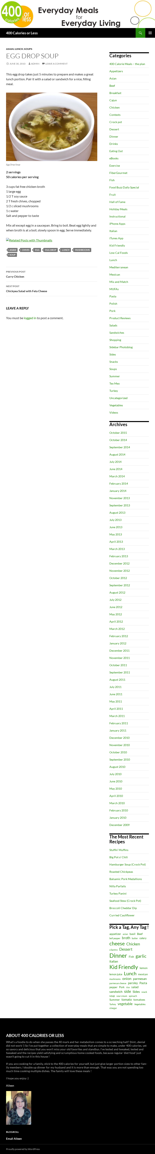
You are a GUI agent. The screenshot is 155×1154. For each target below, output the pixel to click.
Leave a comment (56, 63)
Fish (112, 180)
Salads (113, 325)
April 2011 (116, 708)
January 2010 (117, 817)
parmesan (140, 978)
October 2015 (118, 432)
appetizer (115, 934)
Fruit (112, 194)
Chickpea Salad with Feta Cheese (26, 289)
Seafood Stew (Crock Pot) (125, 900)
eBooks (113, 158)
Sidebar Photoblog (121, 347)
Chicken (114, 107)
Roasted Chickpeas (121, 871)
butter (135, 938)
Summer (114, 376)
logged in (30, 318)
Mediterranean (118, 267)
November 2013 (119, 498)
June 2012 (115, 607)
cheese (117, 943)
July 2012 (115, 599)
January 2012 (117, 643)
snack (144, 992)
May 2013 (115, 534)
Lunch (19, 48)
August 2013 (117, 512)
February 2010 (118, 810)
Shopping (115, 340)
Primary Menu (150, 33)
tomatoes (139, 999)
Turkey (113, 390)
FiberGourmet (118, 173)
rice (128, 987)
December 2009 (119, 825)
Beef (112, 85)
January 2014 (117, 490)
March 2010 (117, 803)
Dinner (113, 136)
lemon (144, 968)
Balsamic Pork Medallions (125, 879)
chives (25, 250)
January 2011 (117, 730)
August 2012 (117, 592)
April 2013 (116, 541)
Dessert (114, 129)
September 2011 (119, 672)
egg (37, 250)
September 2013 (119, 505)
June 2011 (115, 694)
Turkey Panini (118, 893)
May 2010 (115, 788)
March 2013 (117, 549)
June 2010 (115, 781)
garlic (141, 956)
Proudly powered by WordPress (23, 1149)
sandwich (116, 991)
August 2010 (117, 766)
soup (12, 254)
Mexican (114, 274)
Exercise (114, 165)
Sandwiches (116, 332)
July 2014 (115, 461)
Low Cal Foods (118, 252)
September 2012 (119, 585)
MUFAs (114, 289)
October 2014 (118, 440)
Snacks (113, 361)
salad (134, 987)
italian (113, 961)
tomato (126, 999)
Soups (28, 48)
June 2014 (115, 469)
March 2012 (117, 628)
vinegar (113, 1008)
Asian (10, 48)
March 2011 (117, 716)
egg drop (50, 250)
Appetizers (116, 71)
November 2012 (119, 570)
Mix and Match (118, 281)
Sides (112, 354)
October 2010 (118, 752)
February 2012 (118, 636)
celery (143, 938)
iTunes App (116, 238)
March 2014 (117, 476)
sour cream (121, 996)
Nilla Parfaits (117, 886)
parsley (133, 983)
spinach (133, 996)
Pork (112, 311)
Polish (113, 303)
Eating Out (116, 151)
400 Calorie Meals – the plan (127, 64)
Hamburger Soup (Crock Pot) (127, 864)
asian (12, 250)
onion (126, 978)
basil (132, 934)
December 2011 (119, 650)
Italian (113, 231)
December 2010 (119, 737)
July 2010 (115, 774)
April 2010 (116, 796)
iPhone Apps (117, 223)
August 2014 (117, 454)
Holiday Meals (118, 209)
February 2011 (118, 723)
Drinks (113, 143)
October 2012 (118, 578)
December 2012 (119, 563)
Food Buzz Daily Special (124, 187)
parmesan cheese (117, 983)
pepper (113, 987)
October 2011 (118, 665)
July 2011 (115, 687)
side (127, 991)
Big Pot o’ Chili (118, 857)
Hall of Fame (117, 202)
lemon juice (115, 974)
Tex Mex (114, 383)
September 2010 (119, 759)
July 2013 (115, 520)
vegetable (125, 1004)
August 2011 (117, 679)
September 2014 (119, 447)
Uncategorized (118, 398)
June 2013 (115, 527)
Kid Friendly (117, 245)
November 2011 (119, 658)
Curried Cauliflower (122, 915)
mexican (143, 974)
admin (35, 63)
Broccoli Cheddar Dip (123, 908)
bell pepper (114, 938)
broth (126, 938)
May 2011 (115, 701)
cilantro (113, 949)
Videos (113, 412)
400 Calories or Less (22, 33)
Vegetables (116, 405)
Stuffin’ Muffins (118, 850)
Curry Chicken (15, 274)
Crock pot (115, 122)
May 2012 (115, 614)
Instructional (117, 216)
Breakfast (115, 93)
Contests (114, 114)
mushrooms (82, 250)
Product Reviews (120, 318)
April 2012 (116, 621)
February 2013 (118, 556)
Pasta (112, 296)
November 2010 (119, 745)
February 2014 (118, 483)
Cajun (113, 100)
